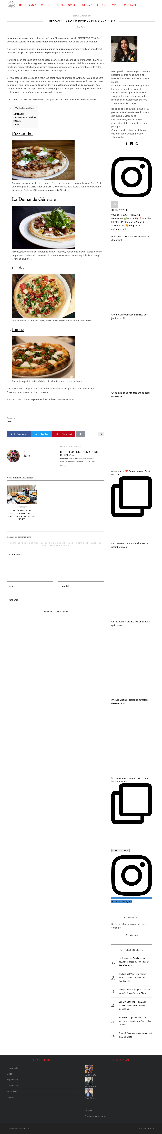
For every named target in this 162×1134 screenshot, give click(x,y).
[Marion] (120, 1081)
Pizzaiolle (19, 114)
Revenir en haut (144, 1129)
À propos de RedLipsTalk (96, 1116)
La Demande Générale (24, 117)
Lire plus (63, 465)
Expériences (66, 5)
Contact (130, 5)
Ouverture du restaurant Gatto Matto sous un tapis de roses (21, 515)
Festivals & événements (81, 15)
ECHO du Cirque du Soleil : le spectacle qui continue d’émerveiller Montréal (135, 1021)
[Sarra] (120, 1069)
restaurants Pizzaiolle (58, 190)
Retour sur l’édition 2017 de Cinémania (79, 453)
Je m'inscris (132, 935)
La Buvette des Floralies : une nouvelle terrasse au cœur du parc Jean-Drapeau (134, 961)
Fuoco (17, 124)
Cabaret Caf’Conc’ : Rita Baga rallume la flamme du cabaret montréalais (132, 1005)
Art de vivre (111, 5)
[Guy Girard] (120, 1092)
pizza (9, 421)
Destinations (88, 5)
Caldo (17, 121)
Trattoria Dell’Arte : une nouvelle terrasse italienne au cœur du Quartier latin (133, 977)
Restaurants (27, 5)
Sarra (83, 27)
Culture (47, 5)
